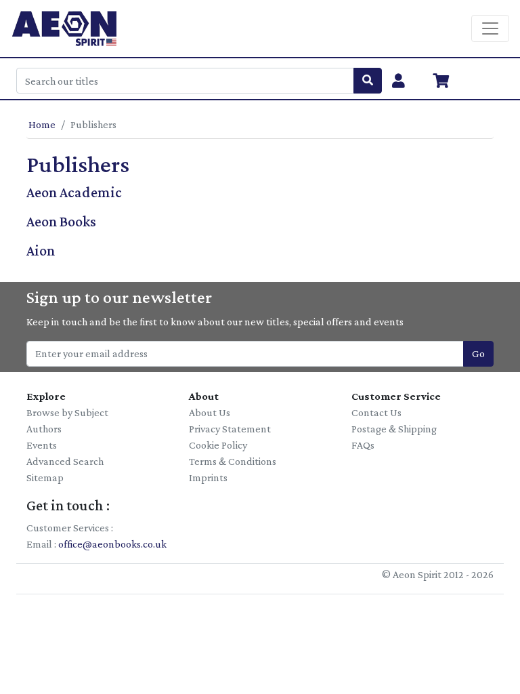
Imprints (208, 477)
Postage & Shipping (394, 428)
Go (478, 353)
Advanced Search (65, 461)
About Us (209, 412)
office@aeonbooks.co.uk (112, 544)
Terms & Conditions (232, 461)
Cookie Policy (218, 445)
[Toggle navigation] (490, 28)
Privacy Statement (230, 428)
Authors (44, 428)
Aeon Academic (74, 192)
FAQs (362, 445)
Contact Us (376, 412)
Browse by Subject (67, 412)
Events (41, 445)
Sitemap (45, 477)
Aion (40, 250)
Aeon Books (61, 221)
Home (42, 124)
